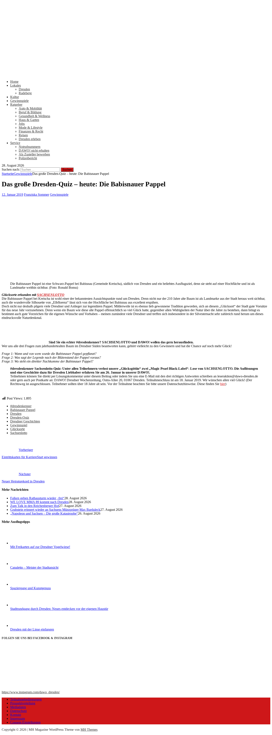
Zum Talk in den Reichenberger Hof (34, 506)
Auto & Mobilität (30, 108)
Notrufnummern (29, 146)
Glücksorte (17, 429)
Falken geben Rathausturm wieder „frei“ (37, 498)
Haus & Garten (29, 120)
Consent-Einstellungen (25, 722)
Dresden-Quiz (19, 417)
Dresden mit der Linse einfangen (32, 629)
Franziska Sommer (36, 194)
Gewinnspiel (18, 425)
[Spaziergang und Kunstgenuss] (26, 584)
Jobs (22, 124)
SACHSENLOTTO (50, 295)
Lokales (15, 85)
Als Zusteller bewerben (34, 154)
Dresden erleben (30, 139)
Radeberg (25, 93)
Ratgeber (16, 104)
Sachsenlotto (18, 433)
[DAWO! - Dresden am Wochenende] (136, 74)
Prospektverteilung (22, 703)
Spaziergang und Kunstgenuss (30, 588)
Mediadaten (18, 707)
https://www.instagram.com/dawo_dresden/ (31, 692)
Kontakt (15, 714)
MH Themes (89, 729)
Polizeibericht (28, 158)
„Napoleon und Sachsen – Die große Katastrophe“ (44, 513)
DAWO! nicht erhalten (34, 150)
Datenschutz (18, 711)
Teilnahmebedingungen (26, 699)
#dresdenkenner (20, 406)
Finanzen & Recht (31, 131)
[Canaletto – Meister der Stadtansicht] (26, 563)
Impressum (17, 718)
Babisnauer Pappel (22, 410)
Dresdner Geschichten (25, 421)
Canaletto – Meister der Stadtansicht (34, 567)
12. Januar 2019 (12, 194)
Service (15, 143)
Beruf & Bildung (30, 112)
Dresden (24, 89)
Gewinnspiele (19, 101)
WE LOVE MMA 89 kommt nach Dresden (39, 502)
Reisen (23, 135)
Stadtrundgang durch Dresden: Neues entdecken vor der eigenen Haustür (59, 609)
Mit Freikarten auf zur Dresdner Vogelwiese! (40, 547)
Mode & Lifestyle (30, 127)
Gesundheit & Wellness (34, 116)
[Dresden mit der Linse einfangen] (26, 625)
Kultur (14, 97)
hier (222, 384)
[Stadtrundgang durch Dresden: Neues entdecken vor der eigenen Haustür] (26, 605)
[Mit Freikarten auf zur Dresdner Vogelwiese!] (26, 543)
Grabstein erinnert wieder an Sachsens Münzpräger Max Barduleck (55, 509)
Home (14, 81)
